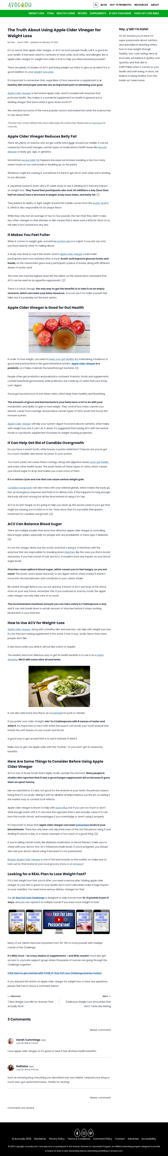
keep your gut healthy (62, 359)
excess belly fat (31, 160)
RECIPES (82, 13)
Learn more (138, 80)
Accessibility (149, 1138)
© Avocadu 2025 (21, 1138)
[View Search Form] (95, 5)
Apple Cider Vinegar (19, 93)
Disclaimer (40, 1138)
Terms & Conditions (79, 1138)
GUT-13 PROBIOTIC (121, 5)
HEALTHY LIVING (66, 13)
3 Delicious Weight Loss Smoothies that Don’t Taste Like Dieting (88, 1001)
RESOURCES (141, 5)
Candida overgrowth (20, 487)
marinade (57, 713)
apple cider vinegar (71, 254)
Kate (12, 42)
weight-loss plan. (44, 72)
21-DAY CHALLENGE (120, 13)
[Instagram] (84, 1132)
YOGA (50, 13)
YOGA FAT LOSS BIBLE (146, 13)
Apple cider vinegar (83, 363)
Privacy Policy (57, 1138)
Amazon (78, 864)
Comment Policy (102, 1138)
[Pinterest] (90, 1132)
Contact (120, 1138)
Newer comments (100, 1030)
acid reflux (61, 807)
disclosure (97, 123)
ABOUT (155, 5)
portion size (64, 241)
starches (69, 552)
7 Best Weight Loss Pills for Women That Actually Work (30, 1001)
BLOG (104, 5)
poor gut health (99, 462)
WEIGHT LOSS (36, 13)
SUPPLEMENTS (98, 13)
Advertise (133, 1138)
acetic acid (99, 203)
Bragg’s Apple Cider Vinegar (24, 859)
